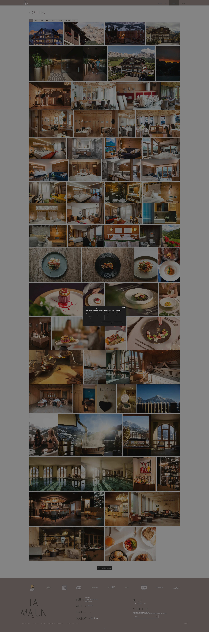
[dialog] (104, 316)
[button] (90, 322)
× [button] (124, 307)
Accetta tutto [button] (118, 322)
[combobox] (123, 307)
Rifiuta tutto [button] (107, 322)
